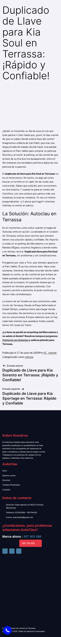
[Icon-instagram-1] (18, 551)
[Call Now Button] (7, 630)
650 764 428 (28, 543)
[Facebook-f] (5, 551)
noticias (29, 357)
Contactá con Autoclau (15, 340)
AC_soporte (50, 353)
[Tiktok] (12, 551)
